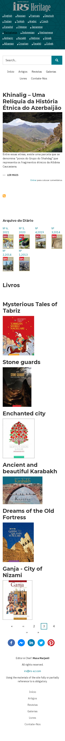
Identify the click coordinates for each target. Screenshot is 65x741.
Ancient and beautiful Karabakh (30, 468)
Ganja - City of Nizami (22, 572)
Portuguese (10, 32)
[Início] (31, 6)
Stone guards (21, 362)
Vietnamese (46, 32)
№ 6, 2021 (6, 230)
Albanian (9, 43)
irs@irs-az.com (32, 671)
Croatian (23, 43)
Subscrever (4, 195)
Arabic (32, 21)
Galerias (51, 71)
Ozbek (49, 43)
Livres (23, 78)
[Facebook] (11, 642)
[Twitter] (41, 642)
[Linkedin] (31, 642)
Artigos (22, 71)
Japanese (37, 27)
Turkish (20, 21)
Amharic (8, 38)
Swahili (37, 43)
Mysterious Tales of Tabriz (30, 307)
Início (10, 71)
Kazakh (22, 38)
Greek (48, 38)
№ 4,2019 (39, 230)
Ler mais (12, 175)
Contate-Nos (39, 78)
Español (8, 27)
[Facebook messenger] (21, 642)
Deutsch (49, 15)
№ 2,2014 (7, 253)
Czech (44, 21)
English (8, 15)
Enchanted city (24, 413)
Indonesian (28, 32)
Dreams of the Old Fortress (28, 514)
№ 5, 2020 (22, 230)
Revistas (37, 71)
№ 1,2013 (23, 253)
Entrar (33, 180)
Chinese (22, 27)
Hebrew (35, 38)
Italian (8, 21)
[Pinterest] (51, 642)
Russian (21, 15)
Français (35, 15)
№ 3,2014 (55, 230)
